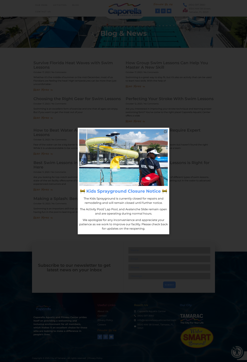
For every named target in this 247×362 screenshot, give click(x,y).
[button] (165, 132)
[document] (123, 181)
